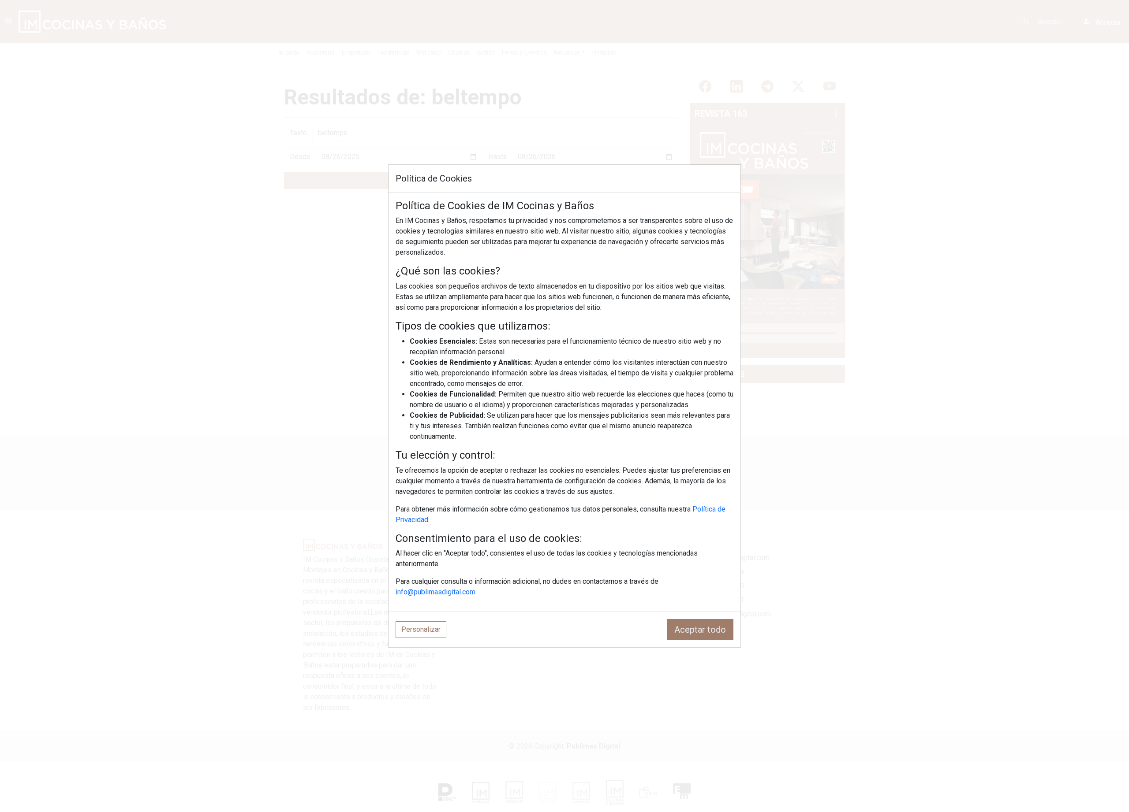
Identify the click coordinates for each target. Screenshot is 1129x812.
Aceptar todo (700, 629)
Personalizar (421, 629)
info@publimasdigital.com (435, 592)
